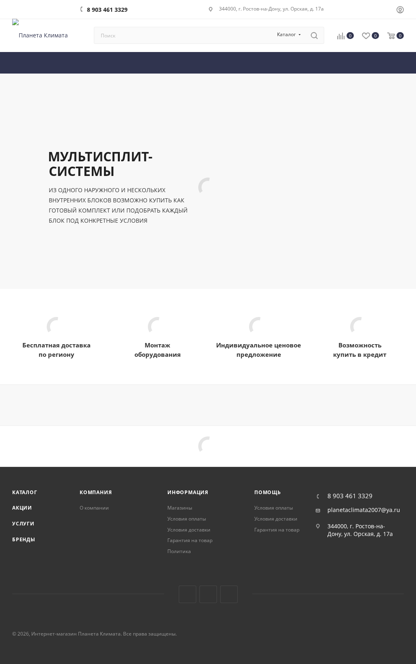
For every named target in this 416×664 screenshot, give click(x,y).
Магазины (179, 507)
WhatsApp (229, 594)
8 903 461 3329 (107, 9)
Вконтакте (187, 594)
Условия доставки (188, 529)
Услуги (23, 523)
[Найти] (314, 35)
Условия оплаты (186, 518)
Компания (96, 492)
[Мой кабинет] (400, 10)
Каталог (24, 492)
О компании (94, 507)
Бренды (23, 539)
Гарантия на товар (189, 540)
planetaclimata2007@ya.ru (363, 510)
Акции (22, 507)
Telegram (208, 594)
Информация (187, 492)
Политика (179, 551)
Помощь (267, 492)
